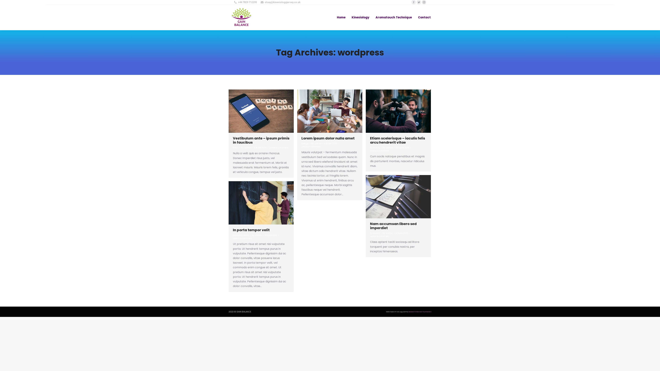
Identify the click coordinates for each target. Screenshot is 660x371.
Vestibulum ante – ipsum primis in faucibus (261, 140)
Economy (375, 147)
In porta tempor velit (251, 230)
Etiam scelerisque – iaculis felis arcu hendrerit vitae (397, 140)
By (246, 147)
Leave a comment (278, 147)
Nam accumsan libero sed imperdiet (393, 225)
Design (305, 143)
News (235, 147)
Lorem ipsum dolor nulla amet (328, 138)
